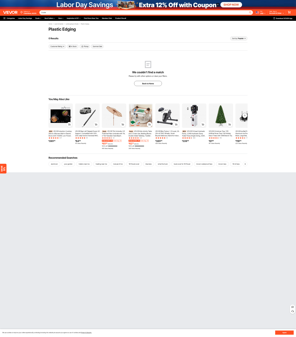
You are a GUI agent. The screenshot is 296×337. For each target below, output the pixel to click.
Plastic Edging (85, 24)
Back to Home (148, 83)
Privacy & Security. (86, 332)
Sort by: (234, 38)
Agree (284, 332)
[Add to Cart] (69, 124)
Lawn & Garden (58, 24)
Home (50, 24)
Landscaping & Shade (72, 24)
